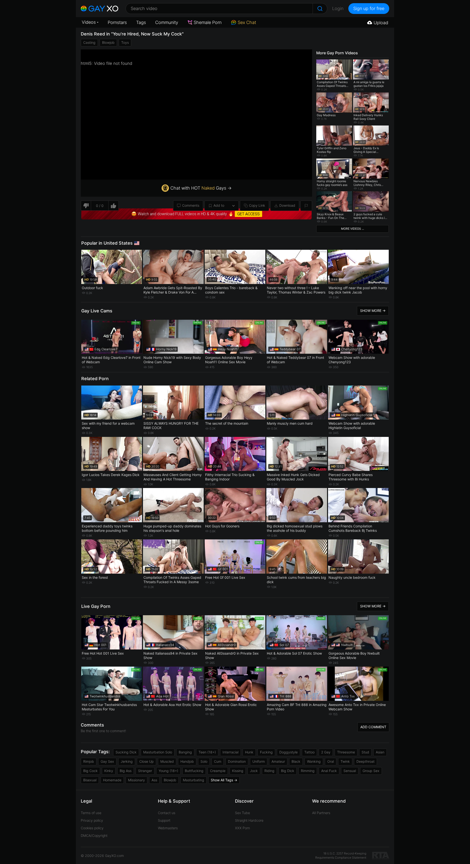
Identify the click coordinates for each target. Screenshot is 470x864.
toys (125, 42)
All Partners (321, 813)
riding (269, 771)
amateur (278, 761)
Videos (89, 22)
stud (365, 752)
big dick (287, 771)
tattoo (309, 752)
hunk (249, 752)
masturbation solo (157, 752)
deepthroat (365, 761)
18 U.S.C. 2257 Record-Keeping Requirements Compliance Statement (340, 855)
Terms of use (91, 813)
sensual (349, 771)
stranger (145, 771)
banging (185, 752)
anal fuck (329, 771)
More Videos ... (352, 228)
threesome (346, 752)
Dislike (86, 206)
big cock (90, 771)
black (296, 761)
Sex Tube (242, 813)
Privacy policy (92, 820)
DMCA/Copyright (94, 835)
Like (114, 206)
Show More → (373, 310)
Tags (141, 22)
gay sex (107, 761)
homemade (112, 780)
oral (330, 761)
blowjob (108, 42)
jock (254, 771)
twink (345, 761)
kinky (108, 771)
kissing (237, 771)
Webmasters (168, 828)
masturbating (193, 780)
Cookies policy (92, 828)
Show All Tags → (224, 780)
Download (287, 205)
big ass (125, 771)
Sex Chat (247, 22)
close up (146, 761)
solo (203, 761)
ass (154, 780)
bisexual (89, 780)
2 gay (325, 752)
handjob (187, 761)
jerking (127, 761)
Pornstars (117, 22)
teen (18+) (207, 752)
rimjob (88, 761)
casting (89, 42)
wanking (314, 761)
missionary (136, 780)
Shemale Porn (208, 22)
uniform (258, 761)
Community (166, 22)
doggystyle (288, 752)
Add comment (373, 727)
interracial (230, 752)
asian (380, 752)
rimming (308, 771)
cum (217, 761)
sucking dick (126, 752)
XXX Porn (242, 828)
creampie (217, 771)
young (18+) (168, 771)
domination (237, 761)
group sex (371, 771)
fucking (266, 752)
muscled (167, 761)
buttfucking (194, 771)
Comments (190, 205)
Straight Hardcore (249, 820)
